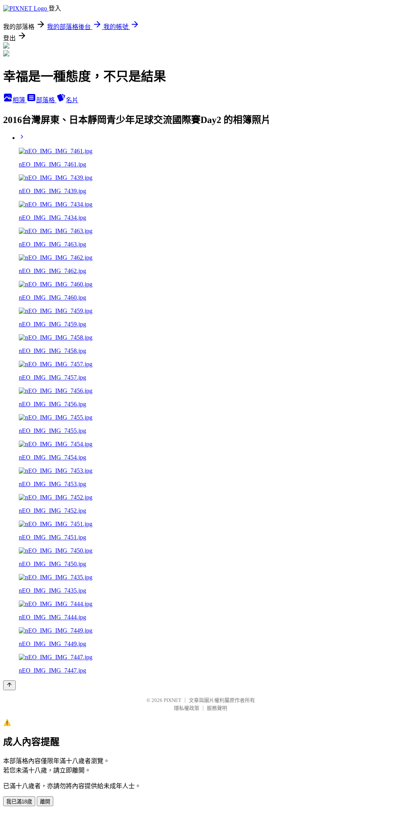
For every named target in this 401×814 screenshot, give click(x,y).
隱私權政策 (186, 708)
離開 (45, 802)
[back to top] (9, 685)
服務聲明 (217, 708)
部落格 (46, 100)
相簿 (20, 100)
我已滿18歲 (19, 802)
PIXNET (172, 700)
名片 (72, 100)
